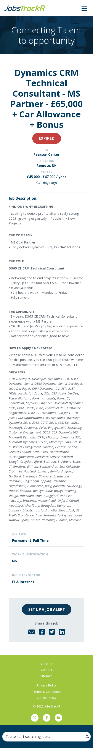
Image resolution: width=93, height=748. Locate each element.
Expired (47, 138)
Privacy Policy (46, 685)
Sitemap (46, 676)
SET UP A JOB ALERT (46, 609)
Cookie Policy (46, 697)
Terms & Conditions (46, 691)
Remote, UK (46, 165)
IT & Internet (23, 581)
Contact (46, 669)
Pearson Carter (46, 154)
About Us (46, 663)
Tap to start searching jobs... (28, 736)
